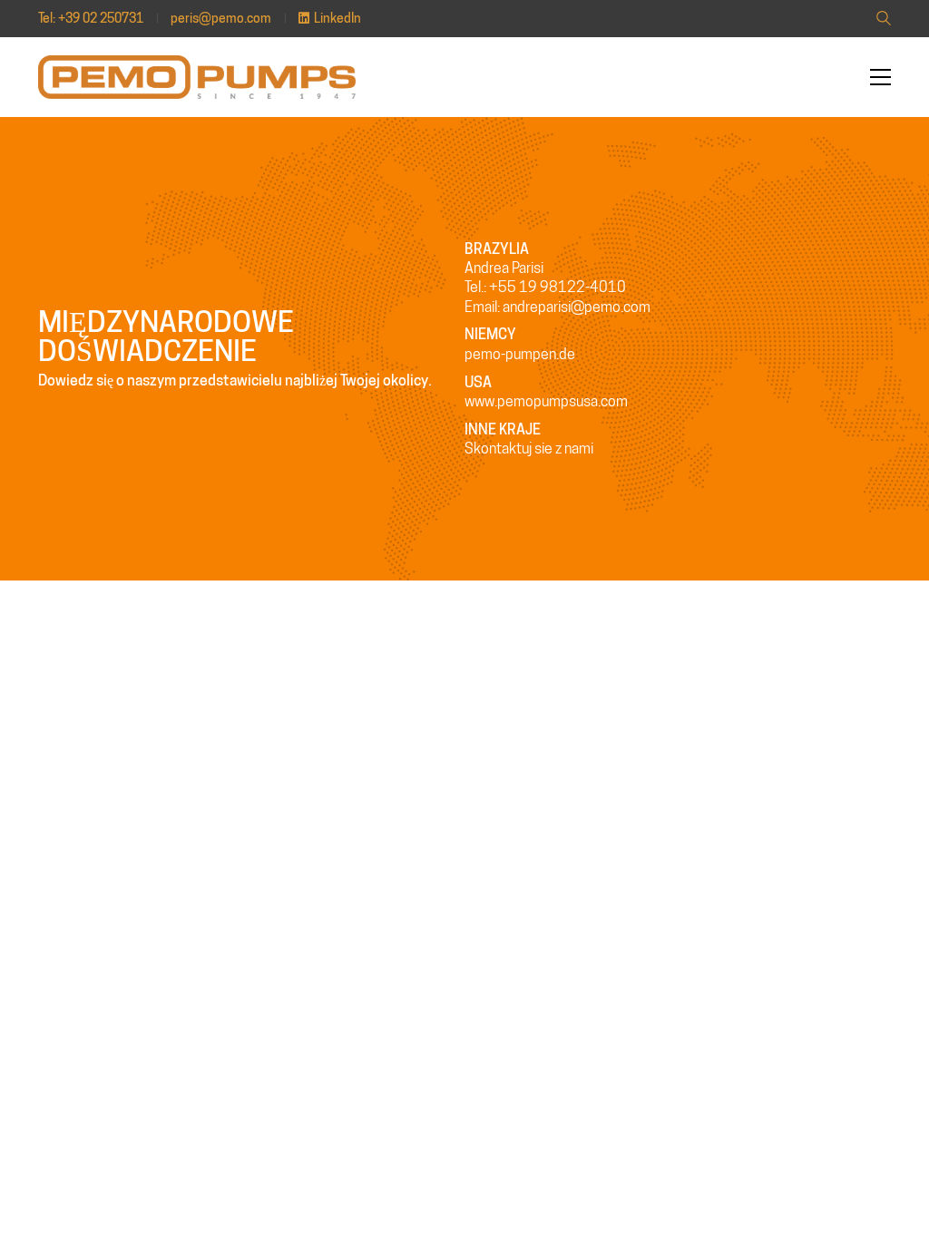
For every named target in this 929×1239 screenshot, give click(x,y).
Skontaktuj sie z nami (528, 448)
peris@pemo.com (221, 18)
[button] (880, 77)
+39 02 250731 (100, 18)
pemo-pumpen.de (519, 354)
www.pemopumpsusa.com (546, 401)
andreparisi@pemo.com (576, 307)
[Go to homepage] (197, 77)
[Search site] (883, 20)
